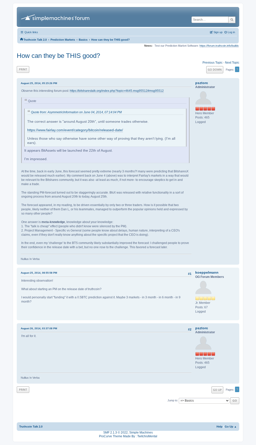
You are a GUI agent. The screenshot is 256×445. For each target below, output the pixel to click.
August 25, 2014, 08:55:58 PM (39, 272)
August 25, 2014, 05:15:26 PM (39, 83)
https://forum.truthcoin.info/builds (219, 45)
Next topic (232, 62)
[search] (232, 19)
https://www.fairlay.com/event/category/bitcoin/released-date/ (75, 130)
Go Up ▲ (231, 426)
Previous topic (212, 62)
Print (23, 69)
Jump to (172, 400)
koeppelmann (206, 272)
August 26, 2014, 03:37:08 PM (39, 328)
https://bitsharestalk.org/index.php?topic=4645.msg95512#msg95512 (117, 91)
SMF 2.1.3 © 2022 (115, 432)
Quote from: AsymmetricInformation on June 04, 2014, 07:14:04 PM (76, 112)
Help (219, 426)
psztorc (201, 83)
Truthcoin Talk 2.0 (30, 426)
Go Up (217, 390)
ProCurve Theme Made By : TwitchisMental (128, 436)
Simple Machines (141, 432)
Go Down (215, 69)
